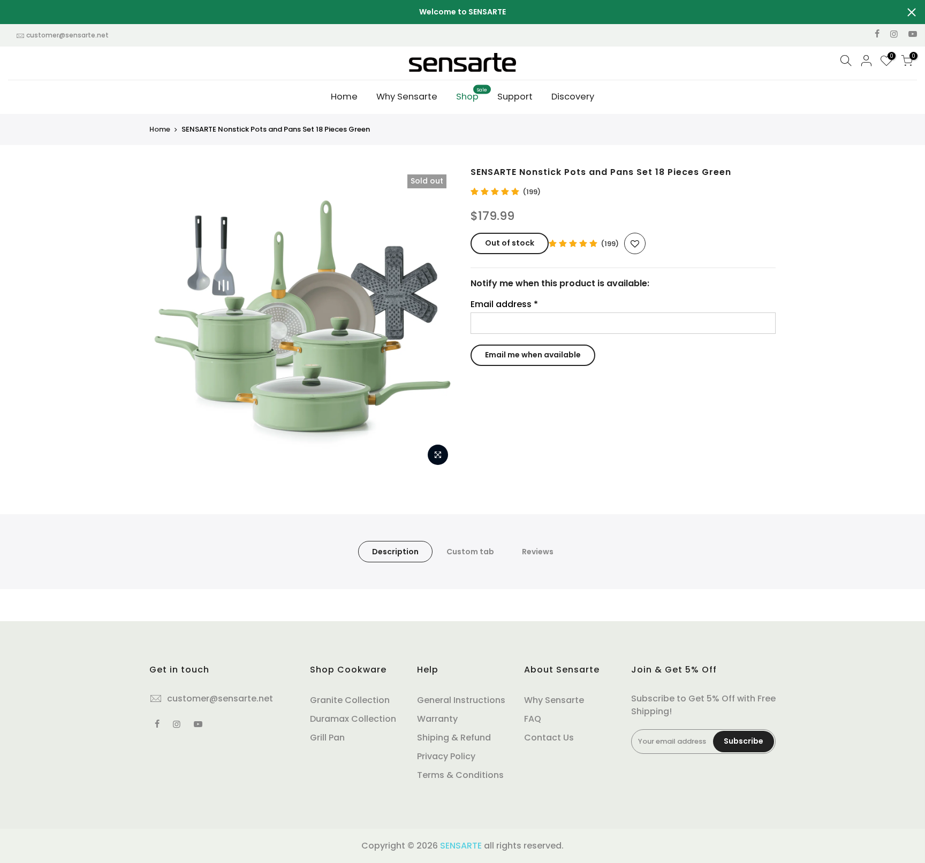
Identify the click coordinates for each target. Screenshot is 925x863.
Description (395, 551)
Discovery (572, 96)
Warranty (437, 719)
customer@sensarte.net (67, 35)
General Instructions (461, 700)
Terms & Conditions (460, 775)
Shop (471, 95)
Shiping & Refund (454, 737)
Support (515, 96)
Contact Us (549, 737)
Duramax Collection (353, 719)
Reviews (538, 551)
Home (344, 96)
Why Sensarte (406, 96)
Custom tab (470, 551)
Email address (504, 304)
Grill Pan (327, 737)
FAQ (532, 719)
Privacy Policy (446, 756)
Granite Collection (350, 700)
